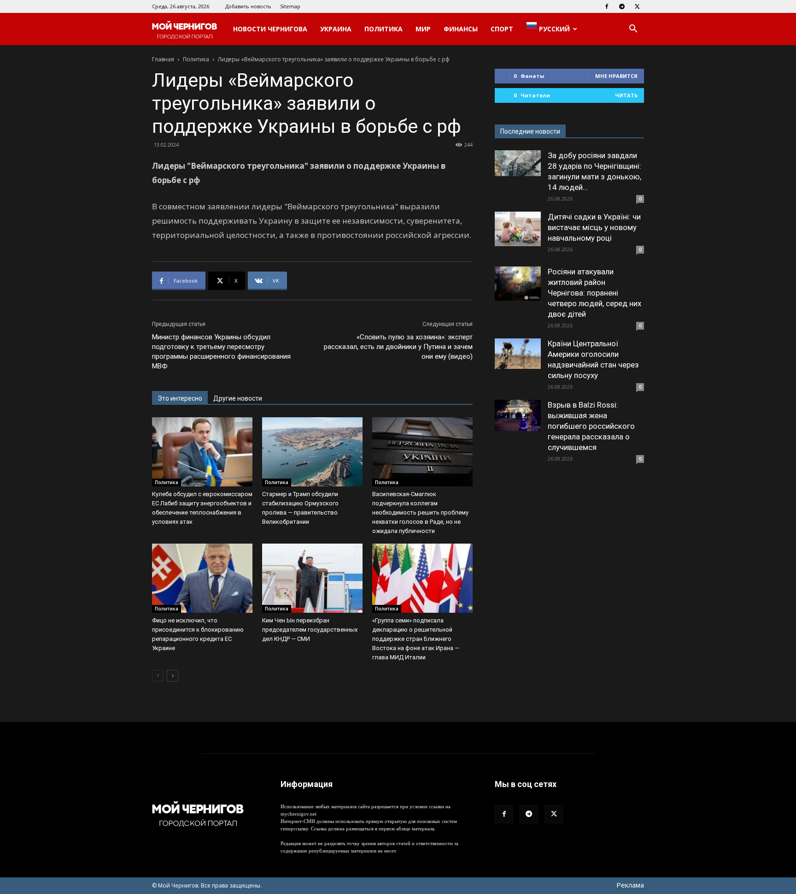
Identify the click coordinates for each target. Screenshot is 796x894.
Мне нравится (616, 75)
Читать (626, 95)
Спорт (502, 28)
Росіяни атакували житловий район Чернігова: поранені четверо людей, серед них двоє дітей (594, 293)
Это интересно (180, 398)
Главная (163, 59)
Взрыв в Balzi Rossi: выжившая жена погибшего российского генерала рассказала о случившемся (591, 426)
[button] (633, 29)
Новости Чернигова (270, 28)
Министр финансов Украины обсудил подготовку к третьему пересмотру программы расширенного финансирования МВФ (221, 351)
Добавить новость (248, 6)
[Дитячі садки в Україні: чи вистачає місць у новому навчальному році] (518, 229)
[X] (637, 6)
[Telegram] (622, 6)
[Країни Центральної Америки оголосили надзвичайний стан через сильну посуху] (518, 353)
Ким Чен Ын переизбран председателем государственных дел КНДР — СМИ (309, 629)
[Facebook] (607, 6)
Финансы (461, 28)
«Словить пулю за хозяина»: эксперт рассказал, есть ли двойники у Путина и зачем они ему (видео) (398, 347)
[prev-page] (158, 675)
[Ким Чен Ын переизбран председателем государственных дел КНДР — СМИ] (312, 578)
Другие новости (237, 398)
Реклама (630, 885)
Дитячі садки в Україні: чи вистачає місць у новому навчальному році (594, 227)
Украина (335, 28)
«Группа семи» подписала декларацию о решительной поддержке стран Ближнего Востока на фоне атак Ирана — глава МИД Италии (415, 639)
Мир (423, 28)
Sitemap (290, 6)
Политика (383, 28)
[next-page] (172, 675)
